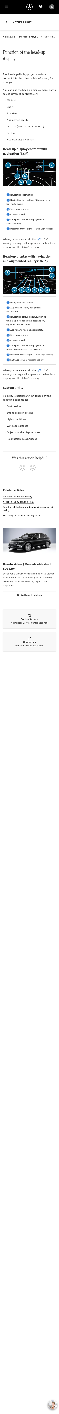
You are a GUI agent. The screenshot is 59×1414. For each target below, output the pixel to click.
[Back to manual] (8, 22)
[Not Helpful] (33, 468)
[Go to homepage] (29, 7)
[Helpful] (22, 468)
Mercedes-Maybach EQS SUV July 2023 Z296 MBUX (29, 36)
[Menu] (6, 7)
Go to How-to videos (29, 595)
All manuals (9, 36)
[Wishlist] (40, 6)
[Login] (51, 7)
